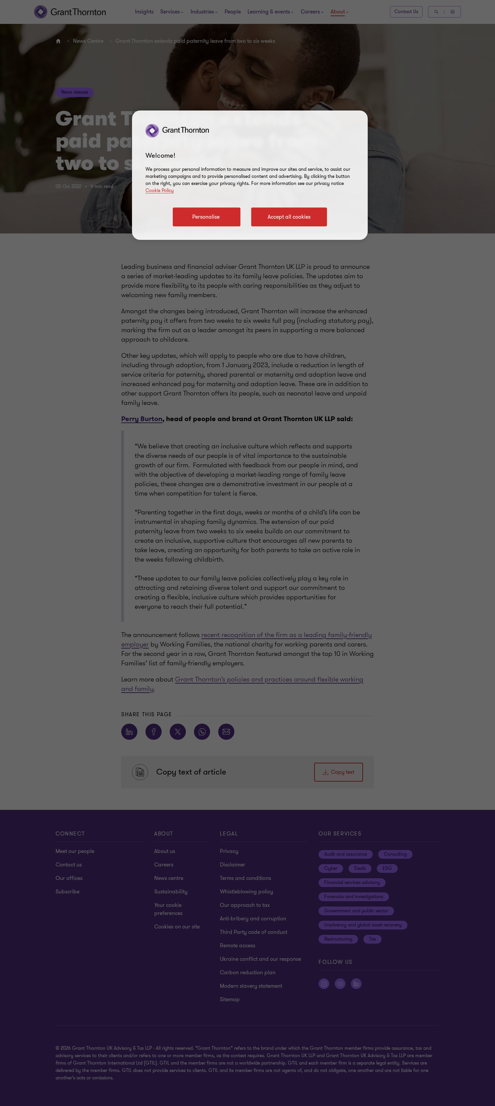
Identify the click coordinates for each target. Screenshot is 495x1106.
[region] (250, 175)
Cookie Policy (159, 190)
